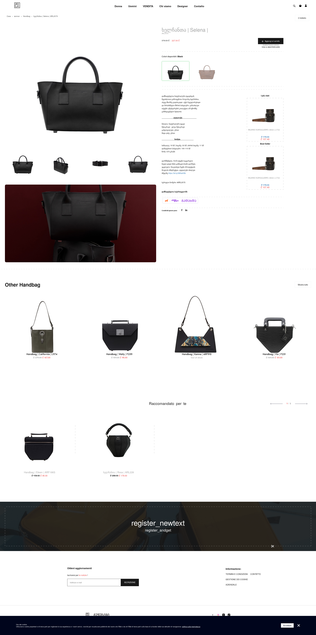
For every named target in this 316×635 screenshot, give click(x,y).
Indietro (303, 18)
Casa (9, 16)
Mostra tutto (303, 284)
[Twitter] (186, 210)
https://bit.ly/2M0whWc (177, 173)
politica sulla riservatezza (191, 626)
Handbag (26, 16)
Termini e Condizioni (237, 574)
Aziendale (231, 584)
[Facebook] (182, 210)
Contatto (255, 574)
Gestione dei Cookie (237, 579)
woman (17, 16)
